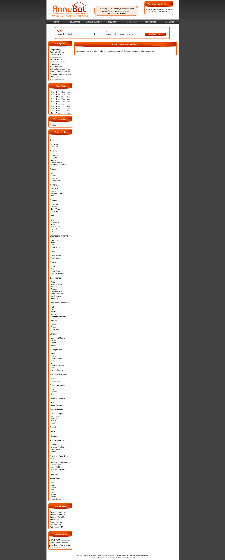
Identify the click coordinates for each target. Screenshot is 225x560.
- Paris (52, 282)
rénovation (65, 545)
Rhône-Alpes (55, 478)
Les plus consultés (94, 22)
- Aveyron (53, 356)
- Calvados (54, 389)
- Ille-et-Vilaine (55, 209)
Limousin (53, 321)
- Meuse (53, 340)
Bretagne (53, 200)
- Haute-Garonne (56, 358)
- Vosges (53, 345)
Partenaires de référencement (139, 555)
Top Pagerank (131, 22)
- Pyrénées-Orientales (58, 316)
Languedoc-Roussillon (59, 303)
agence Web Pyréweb (128, 557)
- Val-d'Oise (54, 298)
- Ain (51, 483)
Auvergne (54, 169)
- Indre (52, 224)
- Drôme (53, 487)
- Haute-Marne (55, 247)
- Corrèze (53, 325)
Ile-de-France (55, 278)
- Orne (52, 394)
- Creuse (53, 327)
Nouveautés (75, 22)
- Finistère (53, 207)
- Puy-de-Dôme (55, 180)
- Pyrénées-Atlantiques (58, 165)
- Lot (51, 363)
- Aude (52, 307)
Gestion (53, 125)
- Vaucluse (54, 474)
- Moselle (53, 343)
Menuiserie (54, 59)
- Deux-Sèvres (55, 449)
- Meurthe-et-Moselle (57, 338)
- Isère (52, 490)
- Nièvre (53, 191)
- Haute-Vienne (55, 329)
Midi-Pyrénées (56, 349)
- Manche (53, 392)
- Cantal (53, 176)
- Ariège (52, 354)
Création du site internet (97, 557)
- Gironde (53, 158)
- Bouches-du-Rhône (57, 469)
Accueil (56, 22)
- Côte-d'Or (54, 189)
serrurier (51, 548)
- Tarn (52, 368)
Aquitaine (54, 151)
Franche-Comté (56, 262)
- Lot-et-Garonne (56, 162)
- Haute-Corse (55, 258)
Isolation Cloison (56, 62)
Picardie (53, 427)
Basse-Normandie (57, 385)
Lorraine (53, 334)
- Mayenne (54, 418)
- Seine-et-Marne (56, 284)
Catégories (169, 22)
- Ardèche (53, 485)
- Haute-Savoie (55, 499)
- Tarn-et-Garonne (56, 370)
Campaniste (54, 50)
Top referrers (150, 22)
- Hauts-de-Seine (56, 291)
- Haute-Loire (54, 178)
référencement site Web (113, 557)
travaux (57, 548)
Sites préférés (112, 22)
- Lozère (53, 314)
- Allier (52, 173)
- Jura (52, 269)
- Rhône (53, 494)
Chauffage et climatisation (54, 65)
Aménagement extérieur (59, 74)
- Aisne (52, 431)
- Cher (52, 220)
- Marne (52, 245)
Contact (118, 555)
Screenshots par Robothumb (106, 555)
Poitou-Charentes (57, 440)
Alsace (53, 140)
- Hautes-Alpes (55, 465)
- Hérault (53, 312)
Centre (52, 216)
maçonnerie (65, 542)
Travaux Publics (56, 52)
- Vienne (53, 452)
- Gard (52, 309)
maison (59, 542)
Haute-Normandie (57, 398)
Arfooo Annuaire (90, 555)
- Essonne (53, 289)
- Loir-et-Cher (55, 229)
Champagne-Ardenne (59, 236)
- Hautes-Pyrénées (57, 365)
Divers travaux (55, 79)
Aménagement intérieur (58, 71)
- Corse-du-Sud (55, 256)
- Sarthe (53, 421)
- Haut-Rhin (54, 147)
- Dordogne (54, 155)
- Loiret (52, 232)
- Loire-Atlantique (56, 414)
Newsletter (125, 555)
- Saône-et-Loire (56, 193)
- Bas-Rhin (54, 144)
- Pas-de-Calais (55, 381)
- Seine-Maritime (56, 405)
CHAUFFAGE (54, 540)
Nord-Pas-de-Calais (58, 374)
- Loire (52, 492)
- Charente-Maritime (57, 447)
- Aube (52, 242)
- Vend (52, 423)
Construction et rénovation (55, 56)
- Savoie (53, 497)
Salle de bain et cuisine (58, 69)
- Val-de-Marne (55, 296)
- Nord (52, 379)
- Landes (53, 160)
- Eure (52, 403)
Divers (52, 76)
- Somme (53, 436)
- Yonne (52, 196)
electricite (53, 542)
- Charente (54, 445)
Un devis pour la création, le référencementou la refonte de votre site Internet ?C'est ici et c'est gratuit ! (116, 11)
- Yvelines (53, 287)
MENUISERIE (66, 540)
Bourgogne (54, 184)
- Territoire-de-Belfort (57, 274)
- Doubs (53, 267)
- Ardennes (54, 240)
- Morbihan (54, 211)
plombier (53, 545)
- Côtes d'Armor (55, 204)
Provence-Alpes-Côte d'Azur (58, 457)
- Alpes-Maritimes (56, 467)
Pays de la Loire (56, 409)
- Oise (52, 434)
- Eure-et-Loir (55, 222)
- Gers (52, 361)
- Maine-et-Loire (55, 416)
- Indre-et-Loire (55, 227)
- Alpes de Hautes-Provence (60, 462)
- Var (51, 472)
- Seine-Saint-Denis (57, 294)
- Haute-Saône (55, 271)
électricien (63, 548)
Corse (52, 251)
